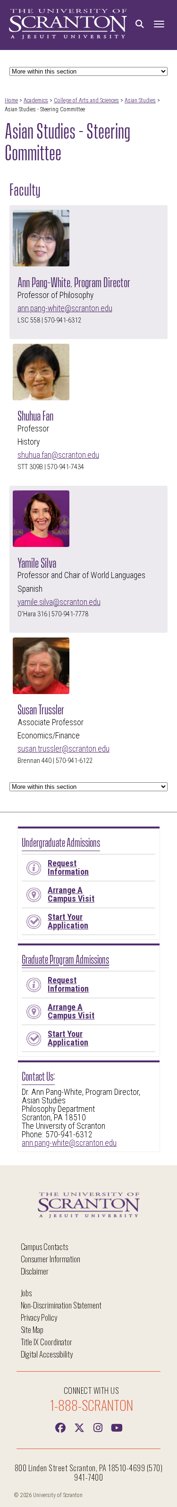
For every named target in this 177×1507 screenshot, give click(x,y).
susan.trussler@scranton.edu (63, 749)
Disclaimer (35, 1271)
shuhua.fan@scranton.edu (58, 455)
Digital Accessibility (47, 1354)
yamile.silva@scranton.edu (59, 602)
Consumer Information (50, 1259)
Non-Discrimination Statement (61, 1305)
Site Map (32, 1329)
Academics (36, 100)
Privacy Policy (39, 1317)
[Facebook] (60, 1426)
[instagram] (98, 1426)
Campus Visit (71, 894)
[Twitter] (79, 1426)
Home (11, 100)
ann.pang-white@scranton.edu (64, 308)
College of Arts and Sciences (86, 100)
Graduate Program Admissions (65, 958)
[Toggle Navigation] (159, 24)
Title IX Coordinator (46, 1342)
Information (68, 867)
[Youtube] (117, 1426)
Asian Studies (140, 100)
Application (68, 921)
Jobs (26, 1293)
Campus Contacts (44, 1246)
